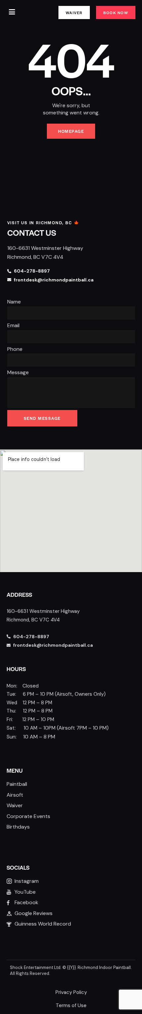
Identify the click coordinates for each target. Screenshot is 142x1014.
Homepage (71, 131)
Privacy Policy (71, 992)
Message (18, 372)
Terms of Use (71, 1005)
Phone (14, 349)
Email (13, 325)
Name (14, 301)
